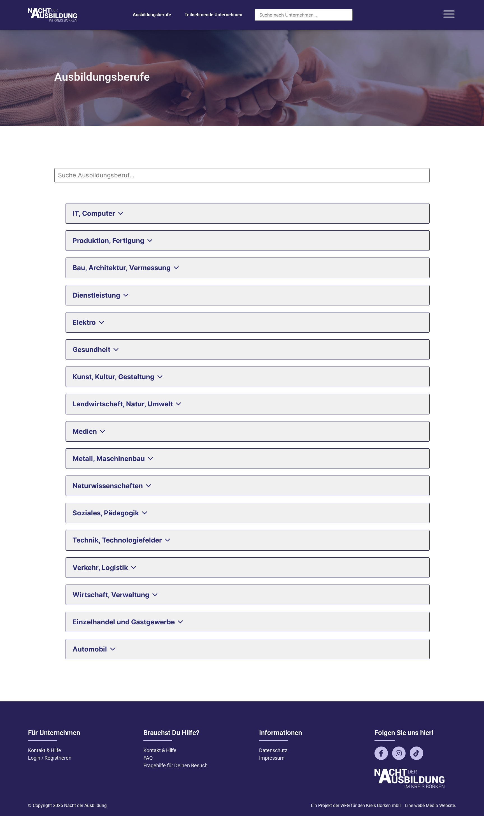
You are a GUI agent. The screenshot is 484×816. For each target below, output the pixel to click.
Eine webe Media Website (430, 805)
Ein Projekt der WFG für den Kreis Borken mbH (356, 805)
